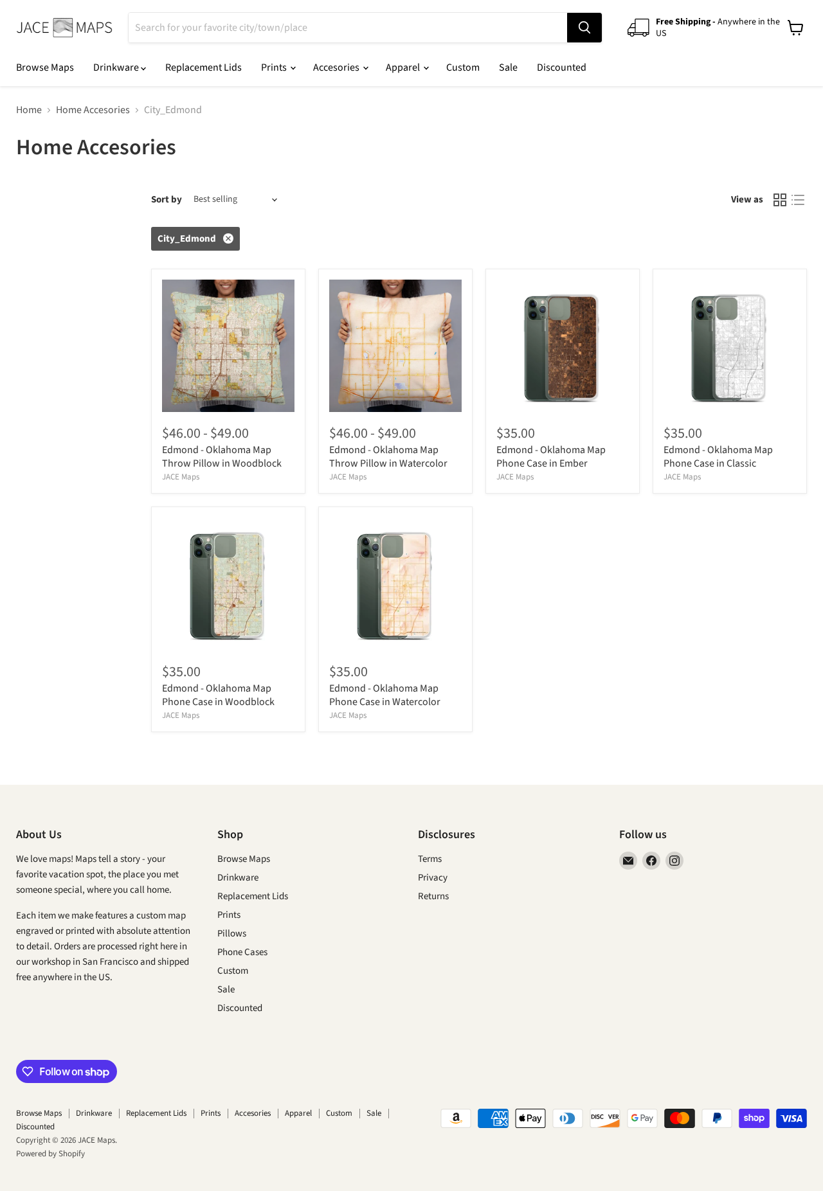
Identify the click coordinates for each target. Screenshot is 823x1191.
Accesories (337, 67)
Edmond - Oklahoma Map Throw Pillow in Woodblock (222, 456)
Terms (430, 859)
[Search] (584, 27)
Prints (275, 67)
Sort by (166, 199)
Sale (508, 67)
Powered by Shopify (50, 1154)
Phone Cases (242, 952)
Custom (463, 67)
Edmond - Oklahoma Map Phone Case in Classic (718, 456)
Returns (433, 896)
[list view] (798, 200)
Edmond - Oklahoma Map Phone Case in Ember (551, 456)
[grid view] (780, 200)
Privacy (433, 877)
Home (29, 110)
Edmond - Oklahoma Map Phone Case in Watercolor (384, 695)
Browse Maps (45, 67)
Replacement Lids (203, 67)
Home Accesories (93, 110)
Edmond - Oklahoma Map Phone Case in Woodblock (218, 695)
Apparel (404, 67)
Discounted (561, 67)
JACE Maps (180, 477)
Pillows (231, 933)
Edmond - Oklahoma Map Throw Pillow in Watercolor (388, 456)
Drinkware (117, 67)
